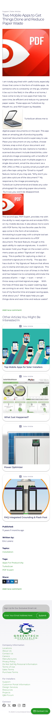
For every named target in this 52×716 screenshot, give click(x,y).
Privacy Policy (8, 661)
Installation (7, 552)
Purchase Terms (10, 672)
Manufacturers (9, 659)
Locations (7, 648)
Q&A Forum (8, 695)
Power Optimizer (13, 467)
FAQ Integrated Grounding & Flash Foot (25, 517)
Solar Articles (15, 11)
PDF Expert (8, 570)
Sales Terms (8, 669)
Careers (6, 656)
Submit (42, 615)
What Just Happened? (16, 417)
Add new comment (12, 310)
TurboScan (7, 566)
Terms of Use (8, 667)
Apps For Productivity (12, 563)
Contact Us (7, 653)
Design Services (10, 687)
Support (5, 11)
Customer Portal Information (16, 684)
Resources (7, 690)
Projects (6, 692)
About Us (6, 651)
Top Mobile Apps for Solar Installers (23, 367)
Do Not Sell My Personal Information (19, 664)
